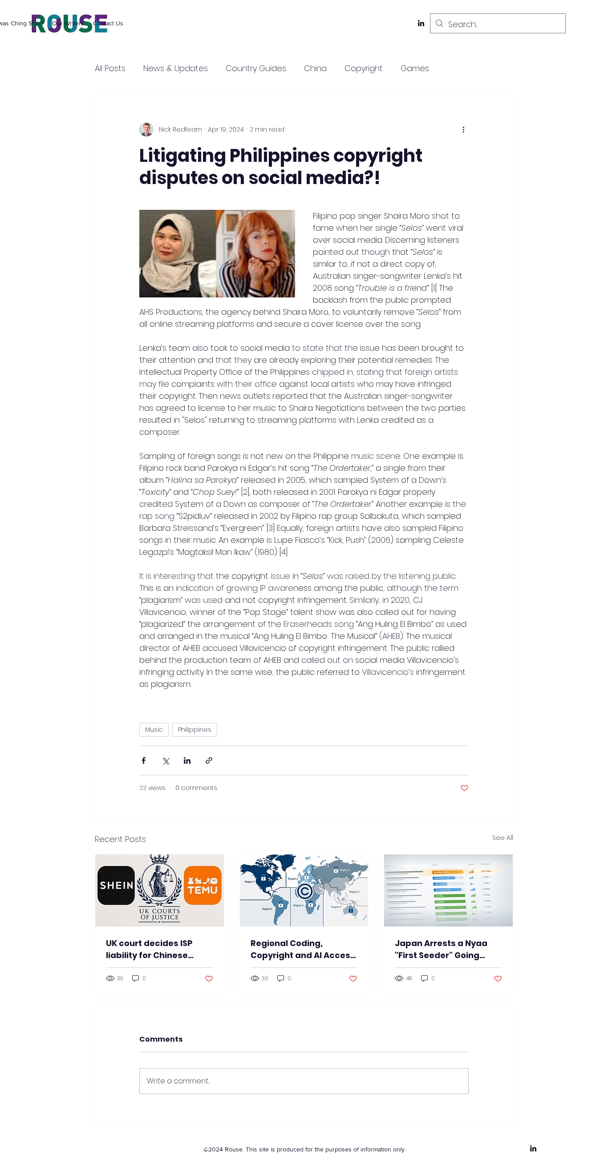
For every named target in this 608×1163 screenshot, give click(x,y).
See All (502, 837)
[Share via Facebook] (143, 760)
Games (415, 68)
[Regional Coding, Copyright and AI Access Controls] (304, 890)
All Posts (110, 68)
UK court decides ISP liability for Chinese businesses (149, 949)
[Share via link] (209, 760)
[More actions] (463, 129)
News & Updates (175, 68)
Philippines (194, 729)
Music (154, 729)
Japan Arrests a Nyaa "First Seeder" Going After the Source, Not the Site (447, 949)
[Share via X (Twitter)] (165, 760)
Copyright (364, 68)
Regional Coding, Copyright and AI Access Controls (303, 949)
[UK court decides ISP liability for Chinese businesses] (159, 890)
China (315, 68)
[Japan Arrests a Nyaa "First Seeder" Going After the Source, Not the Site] (448, 890)
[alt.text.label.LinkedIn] (421, 23)
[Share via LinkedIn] (187, 760)
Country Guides (256, 68)
